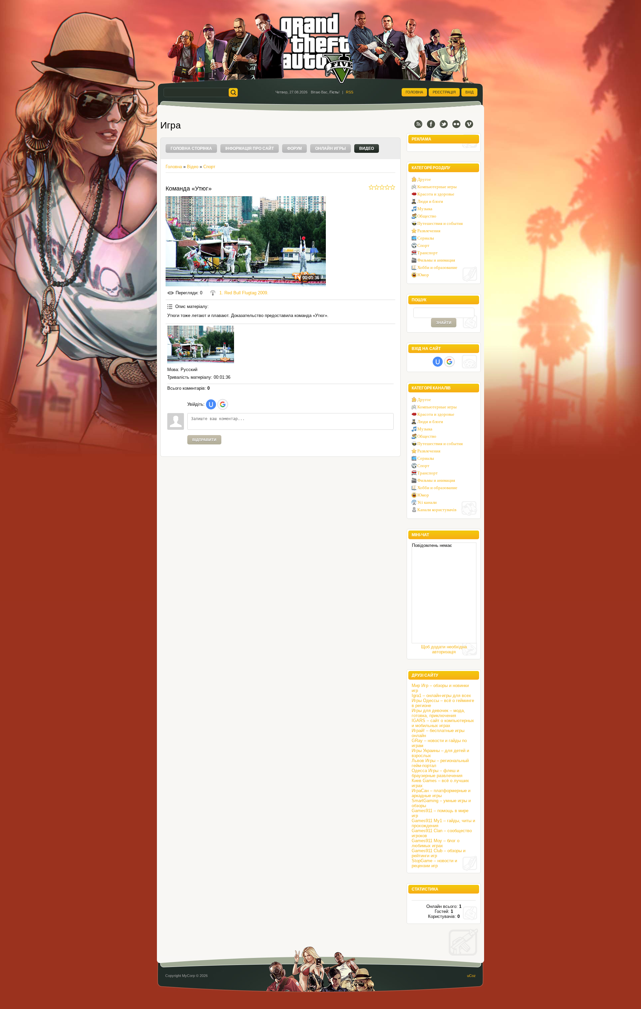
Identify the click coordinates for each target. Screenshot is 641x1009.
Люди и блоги (430, 201)
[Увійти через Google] (222, 404)
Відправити (204, 440)
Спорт (209, 166)
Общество (426, 216)
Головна (414, 92)
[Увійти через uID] (211, 404)
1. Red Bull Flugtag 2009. (243, 292)
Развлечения (428, 230)
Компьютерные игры (437, 186)
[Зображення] (200, 344)
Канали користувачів (436, 509)
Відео (192, 166)
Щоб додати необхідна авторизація (444, 649)
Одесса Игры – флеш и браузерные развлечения (437, 773)
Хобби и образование (437, 267)
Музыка (424, 208)
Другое (424, 179)
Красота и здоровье (435, 194)
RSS (349, 92)
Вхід (469, 92)
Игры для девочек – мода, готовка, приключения (438, 713)
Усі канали (427, 502)
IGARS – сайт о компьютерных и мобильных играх (443, 723)
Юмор (423, 274)
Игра (170, 125)
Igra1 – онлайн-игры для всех (441, 695)
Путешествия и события (440, 223)
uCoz (471, 976)
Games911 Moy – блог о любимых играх (435, 843)
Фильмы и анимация (436, 260)
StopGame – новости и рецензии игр (434, 863)
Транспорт (427, 252)
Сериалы (425, 238)
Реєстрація (444, 92)
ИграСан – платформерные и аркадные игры (441, 793)
